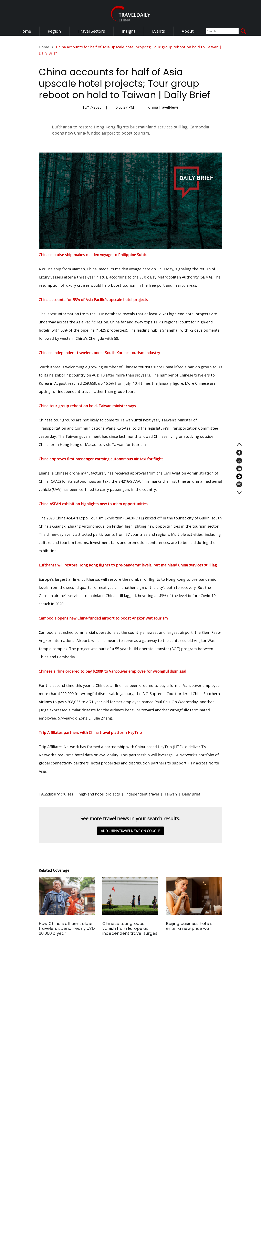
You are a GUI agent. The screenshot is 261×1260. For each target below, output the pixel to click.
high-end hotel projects (99, 794)
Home (25, 31)
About (188, 31)
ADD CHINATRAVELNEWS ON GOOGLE (130, 831)
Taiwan (170, 794)
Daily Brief (191, 794)
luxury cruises (61, 794)
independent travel (142, 794)
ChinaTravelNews (163, 107)
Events (158, 31)
